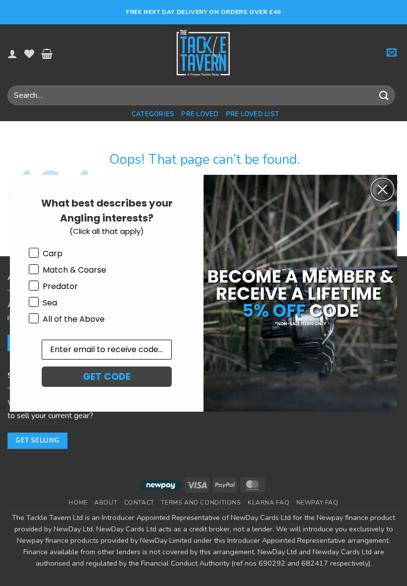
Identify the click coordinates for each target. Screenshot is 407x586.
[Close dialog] (382, 189)
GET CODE (107, 376)
